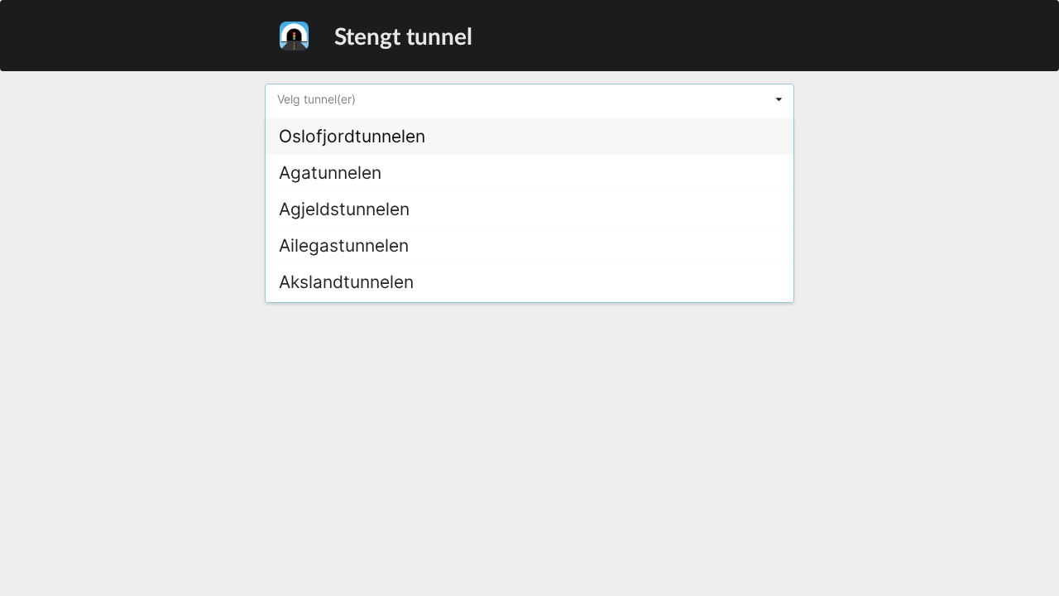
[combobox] (529, 101)
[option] (529, 136)
